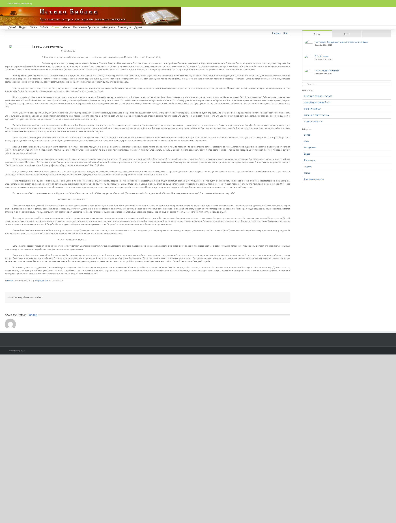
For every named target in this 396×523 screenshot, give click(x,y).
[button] (146, 27)
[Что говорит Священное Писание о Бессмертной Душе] (309, 42)
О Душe (307, 166)
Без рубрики (310, 147)
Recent (347, 34)
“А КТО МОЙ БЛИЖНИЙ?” (327, 70)
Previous (276, 33)
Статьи (47, 280)
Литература (39, 280)
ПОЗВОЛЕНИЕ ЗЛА (313, 121)
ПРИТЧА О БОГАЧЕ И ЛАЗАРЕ (318, 96)
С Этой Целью (321, 56)
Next (285, 33)
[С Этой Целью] (309, 56)
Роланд (10, 280)
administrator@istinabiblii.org (20, 3)
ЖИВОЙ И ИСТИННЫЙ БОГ (317, 102)
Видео (307, 153)
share (306, 141)
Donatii (307, 134)
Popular (317, 34)
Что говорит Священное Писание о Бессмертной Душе (341, 42)
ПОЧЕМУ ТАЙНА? (312, 109)
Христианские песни (314, 179)
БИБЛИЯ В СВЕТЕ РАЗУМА (316, 115)
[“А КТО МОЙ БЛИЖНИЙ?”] (309, 70)
